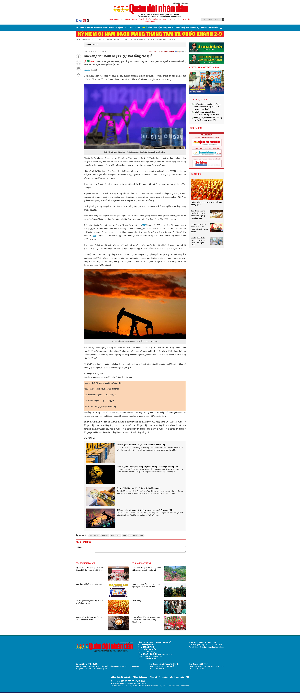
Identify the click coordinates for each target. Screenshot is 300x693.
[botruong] (206, 47)
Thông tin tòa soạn (140, 677)
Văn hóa (156, 28)
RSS (187, 677)
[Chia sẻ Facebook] (78, 56)
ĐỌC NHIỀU (196, 174)
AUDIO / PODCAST (201, 99)
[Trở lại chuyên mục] (78, 80)
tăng (118, 535)
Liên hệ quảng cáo (177, 677)
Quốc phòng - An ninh (94, 28)
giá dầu (105, 535)
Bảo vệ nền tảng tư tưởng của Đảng (127, 28)
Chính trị (82, 28)
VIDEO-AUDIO (114, 19)
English (172, 19)
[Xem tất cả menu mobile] (221, 27)
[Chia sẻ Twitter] (78, 62)
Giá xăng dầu (94, 535)
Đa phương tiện (108, 28)
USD (144, 225)
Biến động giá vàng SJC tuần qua (89, 584)
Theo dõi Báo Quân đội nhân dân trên (160, 51)
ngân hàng (133, 535)
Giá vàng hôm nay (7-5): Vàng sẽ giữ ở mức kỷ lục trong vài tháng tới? (147, 466)
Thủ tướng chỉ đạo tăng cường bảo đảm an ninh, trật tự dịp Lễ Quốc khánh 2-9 (146, 619)
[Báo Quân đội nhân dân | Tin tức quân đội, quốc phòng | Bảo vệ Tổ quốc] (150, 9)
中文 (179, 19)
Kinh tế (144, 28)
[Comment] (78, 68)
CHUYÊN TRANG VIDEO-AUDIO (204, 67)
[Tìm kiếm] (223, 19)
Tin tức (95, 44)
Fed (94, 236)
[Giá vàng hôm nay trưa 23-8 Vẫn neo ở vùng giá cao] (207, 189)
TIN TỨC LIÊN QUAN (85, 563)
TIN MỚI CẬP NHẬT (141, 563)
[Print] (78, 74)
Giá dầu (87, 70)
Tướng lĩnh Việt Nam (182, 28)
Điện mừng (136, 601)
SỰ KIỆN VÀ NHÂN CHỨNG (157, 19)
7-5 (112, 535)
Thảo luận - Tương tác (159, 677)
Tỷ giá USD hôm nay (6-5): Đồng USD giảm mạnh (138, 488)
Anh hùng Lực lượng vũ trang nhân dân (204, 28)
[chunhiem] (206, 59)
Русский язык (151, 21)
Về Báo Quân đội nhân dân (121, 677)
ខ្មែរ (189, 19)
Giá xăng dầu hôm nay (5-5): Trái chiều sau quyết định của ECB (144, 510)
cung (141, 535)
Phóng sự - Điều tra (166, 28)
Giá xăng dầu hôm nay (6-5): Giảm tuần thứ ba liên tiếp (141, 445)
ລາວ (184, 19)
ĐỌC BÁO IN (125, 19)
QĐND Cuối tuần (138, 19)
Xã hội (150, 28)
